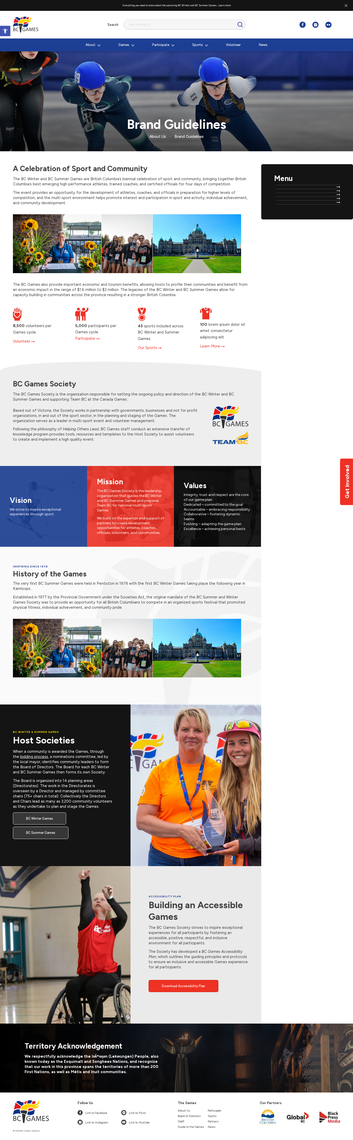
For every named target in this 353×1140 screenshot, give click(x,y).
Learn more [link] (224, 5)
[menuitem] (92, 44)
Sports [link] (212, 1116)
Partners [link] (213, 1121)
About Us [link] (184, 1110)
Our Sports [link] (147, 347)
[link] (5, 31)
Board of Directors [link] (189, 1116)
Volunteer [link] (21, 341)
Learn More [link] (210, 346)
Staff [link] (181, 1121)
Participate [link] (85, 338)
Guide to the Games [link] (191, 1127)
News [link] (211, 1127)
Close (346, 5)
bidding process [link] (34, 756)
